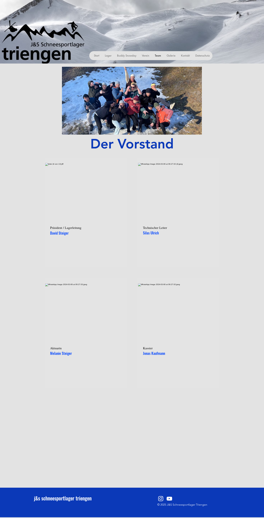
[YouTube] (169, 498)
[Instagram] (160, 498)
